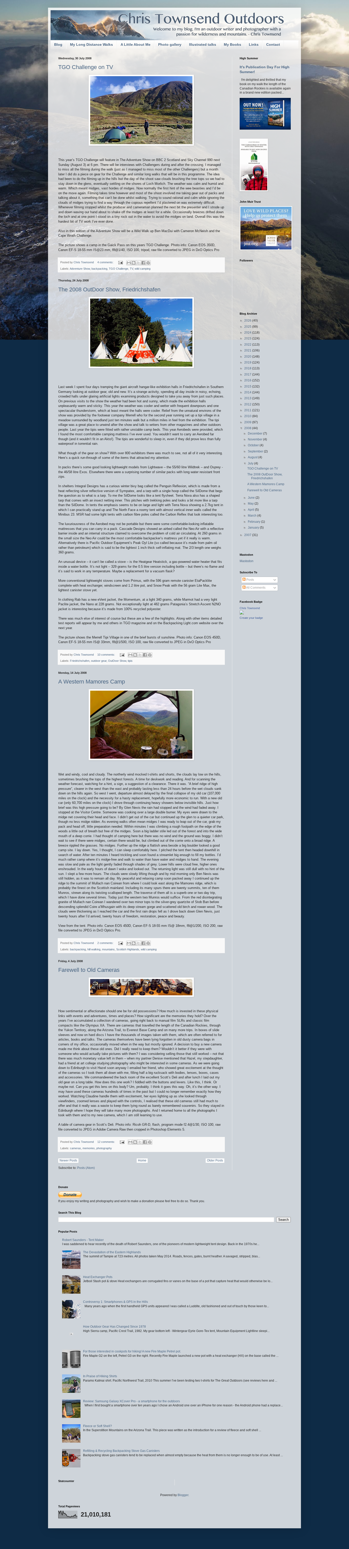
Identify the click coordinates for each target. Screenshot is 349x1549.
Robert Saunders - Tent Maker (83, 1240)
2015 (248, 386)
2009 (248, 422)
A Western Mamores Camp (91, 681)
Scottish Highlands (127, 949)
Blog (58, 44)
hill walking (93, 949)
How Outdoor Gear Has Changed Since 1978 (114, 1326)
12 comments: (106, 1141)
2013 (248, 398)
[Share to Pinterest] (148, 262)
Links (254, 44)
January (254, 527)
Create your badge (251, 617)
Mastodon (246, 561)
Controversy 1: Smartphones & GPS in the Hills (115, 1302)
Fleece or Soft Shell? (97, 1426)
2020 (248, 356)
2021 (248, 350)
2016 (248, 380)
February (254, 521)
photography (104, 1148)
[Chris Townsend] (242, 613)
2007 (248, 535)
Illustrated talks (202, 44)
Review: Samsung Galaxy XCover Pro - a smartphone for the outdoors (131, 1401)
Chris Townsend (250, 608)
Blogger (183, 1495)
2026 (248, 320)
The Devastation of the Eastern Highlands (112, 1252)
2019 (248, 362)
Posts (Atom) (86, 1168)
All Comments (255, 587)
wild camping (142, 268)
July (251, 463)
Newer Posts (68, 1160)
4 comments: (105, 262)
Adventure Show (80, 268)
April (251, 509)
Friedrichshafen (79, 660)
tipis (130, 660)
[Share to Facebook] (143, 262)
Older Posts (215, 1160)
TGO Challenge (118, 268)
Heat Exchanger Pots (97, 1277)
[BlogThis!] (133, 262)
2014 (248, 392)
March (252, 515)
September (256, 451)
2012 (248, 404)
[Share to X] (138, 262)
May (251, 503)
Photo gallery (169, 44)
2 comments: (105, 942)
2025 (248, 326)
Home (142, 1160)
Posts (250, 580)
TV (131, 268)
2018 (248, 368)
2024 (248, 332)
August (253, 457)
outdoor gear (99, 660)
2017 (248, 374)
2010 (248, 416)
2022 (248, 344)
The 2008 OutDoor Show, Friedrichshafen (109, 289)
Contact (273, 44)
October (254, 445)
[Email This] (128, 262)
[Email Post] (120, 262)
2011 (248, 410)
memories (89, 1148)
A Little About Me (135, 44)
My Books (232, 44)
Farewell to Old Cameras (89, 970)
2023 (248, 338)
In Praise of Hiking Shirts (100, 1376)
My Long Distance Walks (91, 44)
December (255, 433)
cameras (75, 1148)
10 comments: (106, 654)
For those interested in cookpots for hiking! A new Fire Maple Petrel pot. (132, 1351)
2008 (248, 428)
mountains (108, 949)
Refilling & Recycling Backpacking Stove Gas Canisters (121, 1451)
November (255, 439)
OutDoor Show (117, 660)
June (251, 497)
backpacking (99, 268)
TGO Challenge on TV (85, 67)
